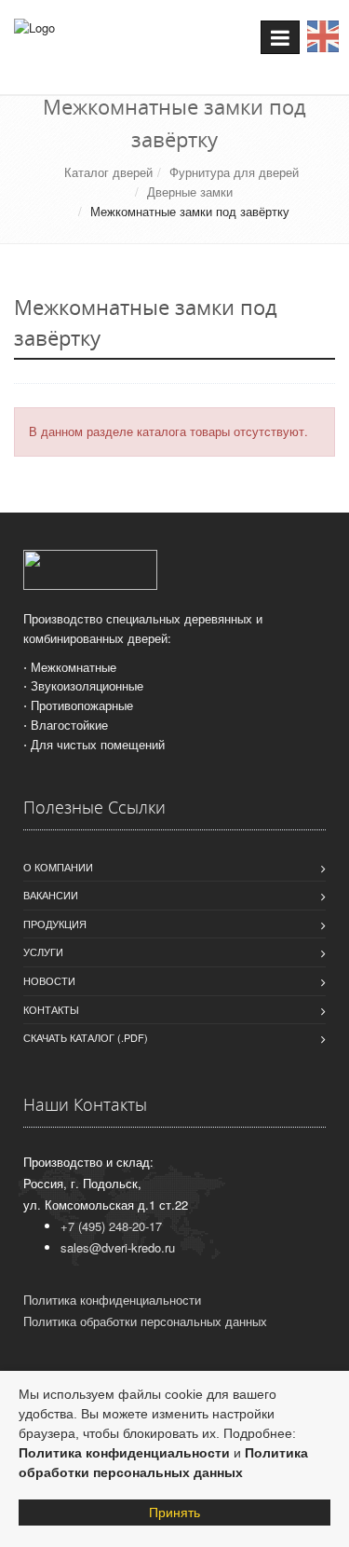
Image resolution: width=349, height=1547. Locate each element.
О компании (58, 866)
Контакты (51, 1009)
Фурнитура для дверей (234, 172)
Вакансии (50, 894)
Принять (174, 1512)
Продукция (55, 923)
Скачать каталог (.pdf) (85, 1037)
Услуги (43, 951)
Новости (49, 980)
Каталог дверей (108, 172)
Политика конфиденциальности (124, 1452)
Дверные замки (190, 191)
